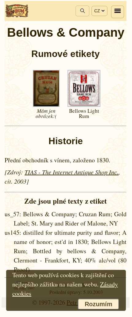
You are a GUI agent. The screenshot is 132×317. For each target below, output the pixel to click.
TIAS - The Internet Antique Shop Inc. (71, 172)
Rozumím (98, 304)
